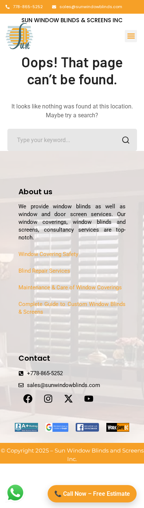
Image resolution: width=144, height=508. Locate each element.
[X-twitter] (68, 398)
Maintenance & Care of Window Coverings (70, 287)
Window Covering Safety (48, 254)
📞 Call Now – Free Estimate (92, 493)
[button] (131, 36)
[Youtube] (88, 398)
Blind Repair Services (44, 271)
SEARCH (125, 139)
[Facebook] (27, 398)
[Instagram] (48, 398)
